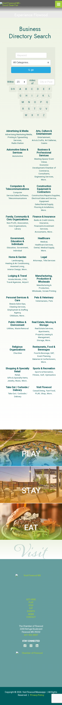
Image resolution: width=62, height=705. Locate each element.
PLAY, (37, 393)
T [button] (34, 108)
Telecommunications (17, 198)
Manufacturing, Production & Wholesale (43, 278)
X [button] (32, 115)
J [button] (37, 95)
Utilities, (10, 328)
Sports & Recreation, (44, 372)
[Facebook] (24, 645)
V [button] (46, 108)
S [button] (29, 108)
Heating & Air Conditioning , (17, 263)
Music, (18, 380)
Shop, (43, 393)
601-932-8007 (31, 635)
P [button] (41, 102)
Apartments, (44, 331)
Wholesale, (37, 291)
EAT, (52, 353)
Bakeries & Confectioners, (44, 359)
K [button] (43, 95)
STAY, (24, 279)
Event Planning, (44, 356)
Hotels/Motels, (15, 279)
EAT (31, 527)
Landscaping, (18, 260)
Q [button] (47, 102)
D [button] (38, 89)
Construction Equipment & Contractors (44, 189)
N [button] (29, 102)
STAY (31, 490)
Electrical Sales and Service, (44, 198)
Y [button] (38, 115)
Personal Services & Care (17, 299)
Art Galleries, (50, 140)
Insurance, (44, 223)
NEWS (31, 614)
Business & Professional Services (44, 152)
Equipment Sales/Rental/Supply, (44, 202)
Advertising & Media (17, 131)
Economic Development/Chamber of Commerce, (44, 168)
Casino (44, 143)
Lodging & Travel (17, 275)
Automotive (17, 156)
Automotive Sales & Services (17, 151)
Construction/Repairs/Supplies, (46, 195)
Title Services (49, 260)
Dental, (37, 247)
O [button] (35, 102)
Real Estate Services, (44, 328)
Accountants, (41, 232)
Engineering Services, (44, 176)
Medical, (44, 241)
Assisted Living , (17, 266)
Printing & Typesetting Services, (18, 138)
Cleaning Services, (17, 307)
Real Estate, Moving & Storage (44, 324)
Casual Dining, (39, 390)
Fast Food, (51, 390)
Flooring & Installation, (44, 207)
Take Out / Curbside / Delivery (17, 389)
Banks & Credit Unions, (44, 220)
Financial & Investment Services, (44, 227)
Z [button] (44, 115)
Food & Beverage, (42, 353)
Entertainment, (44, 137)
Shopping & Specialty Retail (17, 370)
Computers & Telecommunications (17, 188)
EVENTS (31, 611)
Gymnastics (50, 375)
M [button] (23, 102)
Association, (23, 223)
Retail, (17, 375)
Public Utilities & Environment (17, 324)
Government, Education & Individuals (17, 241)
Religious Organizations (17, 348)
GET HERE (31, 599)
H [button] (26, 95)
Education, (11, 247)
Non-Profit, (12, 223)
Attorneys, (37, 260)
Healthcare (44, 238)
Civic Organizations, (18, 226)
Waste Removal (22, 328)
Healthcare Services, (44, 244)
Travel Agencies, (14, 282)
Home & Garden (17, 257)
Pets (51, 301)
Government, (22, 247)
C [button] (32, 89)
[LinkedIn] (37, 645)
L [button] (49, 95)
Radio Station (18, 143)
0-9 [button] (13, 89)
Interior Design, (14, 269)
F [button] (49, 89)
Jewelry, (11, 380)
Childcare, (14, 315)
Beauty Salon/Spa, (17, 304)
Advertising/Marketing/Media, (18, 134)
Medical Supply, (47, 247)
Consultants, (44, 173)
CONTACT (31, 617)
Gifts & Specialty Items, (17, 377)
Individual (17, 250)
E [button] (43, 89)
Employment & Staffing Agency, (18, 311)
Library (18, 229)
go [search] (32, 69)
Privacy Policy (37, 695)
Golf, (42, 375)
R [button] (23, 108)
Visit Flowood (43, 387)
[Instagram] (31, 645)
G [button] (20, 95)
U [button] (40, 108)
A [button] (20, 89)
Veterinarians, (42, 301)
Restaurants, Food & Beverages (44, 348)
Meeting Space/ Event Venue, (44, 160)
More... (44, 179)
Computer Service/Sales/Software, (18, 194)
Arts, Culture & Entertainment (44, 132)
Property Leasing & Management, (44, 336)
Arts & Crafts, (38, 140)
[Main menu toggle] (58, 4)
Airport (25, 282)
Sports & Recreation (44, 368)
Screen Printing (49, 291)
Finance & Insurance (44, 216)
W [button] (26, 115)
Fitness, (36, 375)
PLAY (31, 453)
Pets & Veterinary (43, 297)
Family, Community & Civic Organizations (17, 218)
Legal (44, 257)
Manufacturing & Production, (44, 286)
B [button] (26, 89)
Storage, (41, 340)
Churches (17, 353)
